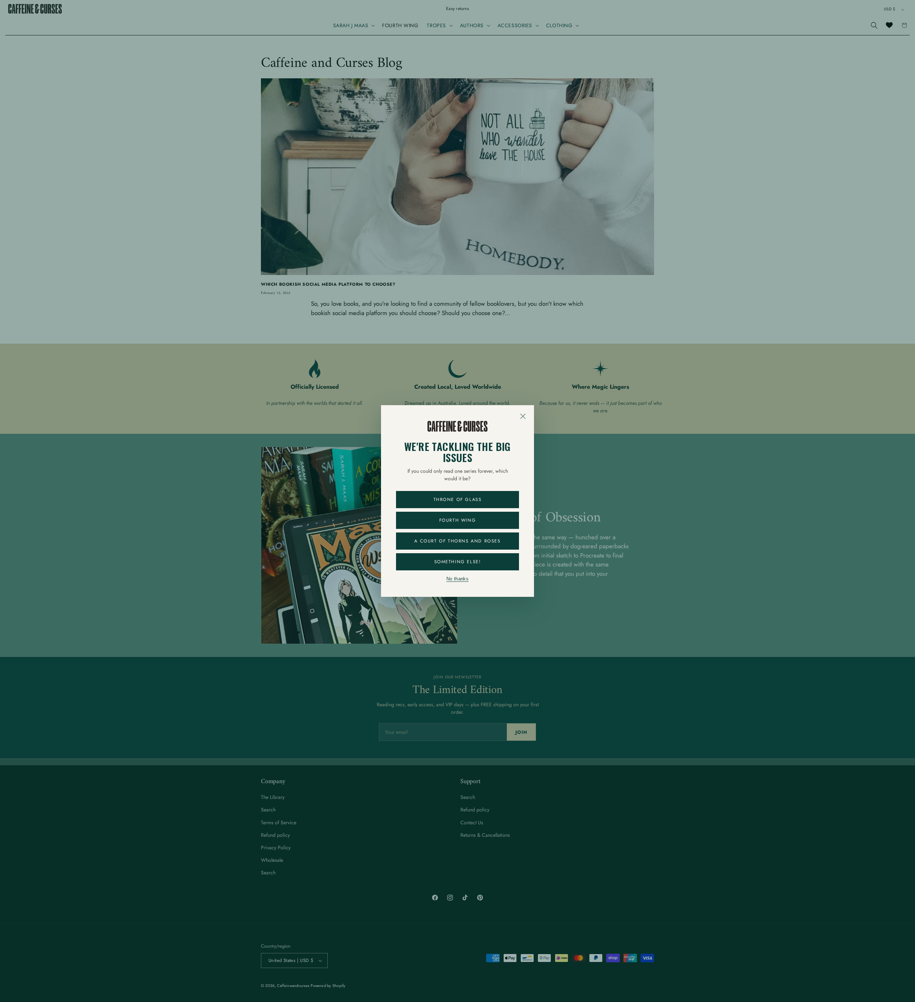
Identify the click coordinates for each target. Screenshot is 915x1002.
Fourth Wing (457, 520)
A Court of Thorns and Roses (457, 541)
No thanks (457, 578)
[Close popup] (523, 416)
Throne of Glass (458, 499)
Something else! (457, 562)
